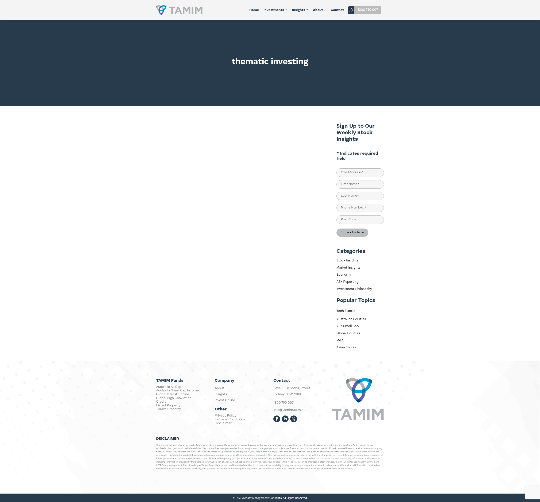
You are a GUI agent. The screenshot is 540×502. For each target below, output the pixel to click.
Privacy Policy (225, 415)
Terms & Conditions (230, 419)
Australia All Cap (168, 387)
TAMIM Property (168, 409)
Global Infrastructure (172, 394)
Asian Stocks (346, 347)
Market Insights (348, 267)
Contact (337, 10)
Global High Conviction (173, 398)
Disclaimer (223, 423)
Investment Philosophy (354, 289)
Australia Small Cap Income (177, 390)
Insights (298, 10)
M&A (340, 340)
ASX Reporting (347, 282)
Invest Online (225, 400)
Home (254, 10)
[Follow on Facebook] (276, 418)
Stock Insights (347, 260)
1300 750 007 (368, 10)
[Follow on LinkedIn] (285, 418)
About (318, 10)
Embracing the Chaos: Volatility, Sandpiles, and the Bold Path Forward (225, 245)
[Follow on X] (293, 418)
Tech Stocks (345, 311)
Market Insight (307, 125)
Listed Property (168, 405)
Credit (161, 401)
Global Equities (348, 333)
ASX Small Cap (347, 326)
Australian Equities (351, 319)
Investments (273, 10)
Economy (343, 274)
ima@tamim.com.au (289, 410)
